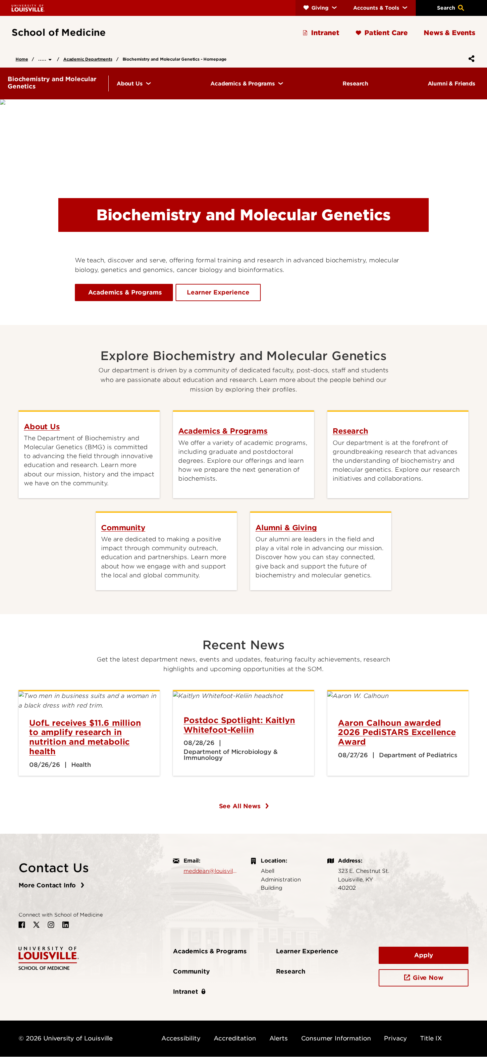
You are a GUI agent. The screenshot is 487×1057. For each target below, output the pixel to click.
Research (290, 971)
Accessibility (180, 1038)
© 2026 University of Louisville (66, 1038)
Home (22, 59)
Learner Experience (218, 292)
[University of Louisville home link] (28, 7)
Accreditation (235, 1038)
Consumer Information (336, 1038)
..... (43, 58)
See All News (241, 806)
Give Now (428, 977)
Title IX (431, 1038)
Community (191, 971)
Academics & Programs (124, 292)
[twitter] (36, 925)
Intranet (185, 991)
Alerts (278, 1038)
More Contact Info (48, 885)
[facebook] (22, 925)
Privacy (395, 1038)
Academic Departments (87, 59)
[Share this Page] (470, 58)
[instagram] (51, 925)
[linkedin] (65, 925)
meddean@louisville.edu (210, 871)
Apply (423, 955)
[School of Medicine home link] (49, 957)
